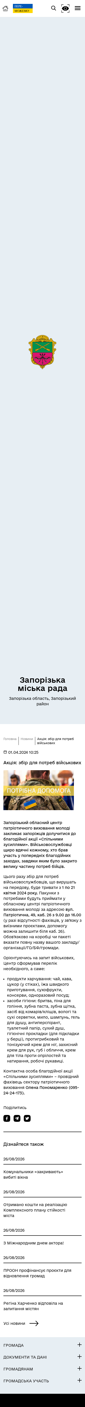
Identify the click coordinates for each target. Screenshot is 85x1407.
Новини (27, 739)
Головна (10, 739)
